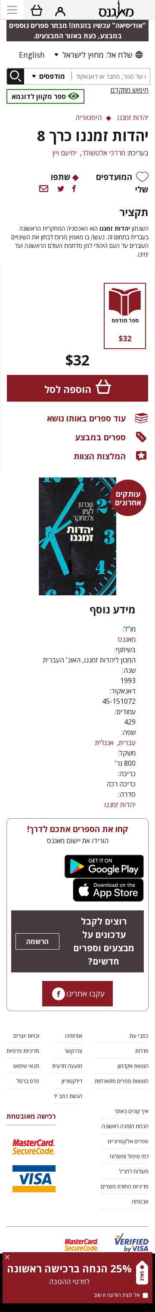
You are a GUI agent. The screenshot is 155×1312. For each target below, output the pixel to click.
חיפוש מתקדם (129, 90)
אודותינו (73, 1036)
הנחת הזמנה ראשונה (125, 1126)
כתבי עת (139, 1036)
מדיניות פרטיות (22, 1051)
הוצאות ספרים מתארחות (122, 1081)
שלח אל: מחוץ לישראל (97, 55)
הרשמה (37, 941)
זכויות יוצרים (26, 1036)
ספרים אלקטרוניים (128, 1141)
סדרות (142, 1051)
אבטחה (140, 1201)
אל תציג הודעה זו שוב (116, 1295)
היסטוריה (88, 117)
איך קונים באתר (132, 1111)
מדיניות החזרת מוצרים (125, 1186)
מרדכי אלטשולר (103, 153)
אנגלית (104, 742)
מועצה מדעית (67, 1066)
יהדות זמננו (120, 804)
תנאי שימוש (26, 1066)
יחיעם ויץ (65, 153)
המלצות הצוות (100, 456)
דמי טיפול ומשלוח (129, 1156)
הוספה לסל (67, 389)
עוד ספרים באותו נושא (86, 418)
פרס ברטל (27, 1081)
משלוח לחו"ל (134, 1171)
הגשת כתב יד (67, 1096)
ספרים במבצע (100, 437)
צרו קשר (73, 1051)
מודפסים (51, 76)
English (32, 55)
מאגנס (127, 639)
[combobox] (110, 76)
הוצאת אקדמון (133, 1066)
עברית (127, 742)
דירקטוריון (72, 1081)
